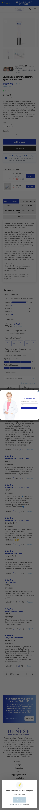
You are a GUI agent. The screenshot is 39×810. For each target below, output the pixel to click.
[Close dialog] (38, 391)
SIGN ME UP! (29, 407)
